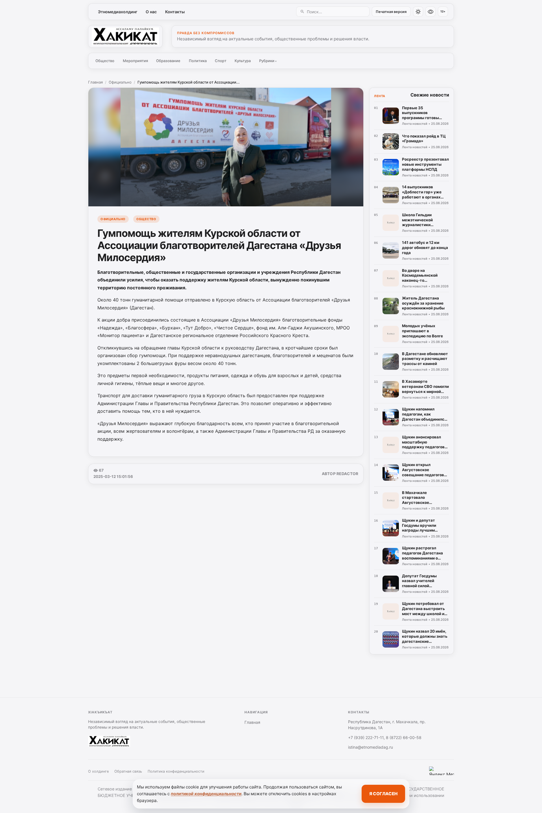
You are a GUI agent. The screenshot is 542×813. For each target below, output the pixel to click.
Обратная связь (128, 771)
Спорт (220, 60)
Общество (104, 60)
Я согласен (383, 793)
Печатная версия (391, 12)
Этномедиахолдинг (117, 11)
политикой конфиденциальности (206, 793)
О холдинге (98, 771)
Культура (243, 60)
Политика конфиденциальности (176, 771)
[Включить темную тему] (418, 11)
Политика (198, 60)
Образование (168, 60)
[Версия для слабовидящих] (430, 11)
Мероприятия (135, 60)
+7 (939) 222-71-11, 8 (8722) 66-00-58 (384, 737)
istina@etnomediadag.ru (370, 747)
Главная (95, 82)
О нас (151, 11)
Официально (120, 82)
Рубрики (268, 60)
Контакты (175, 11)
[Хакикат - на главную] (125, 36)
